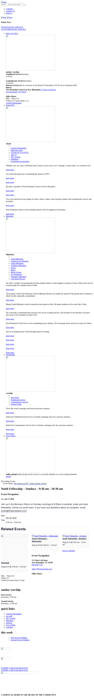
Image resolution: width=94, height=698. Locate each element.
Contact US (10, 11)
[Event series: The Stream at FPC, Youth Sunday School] (66, 544)
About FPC (10, 105)
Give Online (10, 436)
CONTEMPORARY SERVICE (13, 29)
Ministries (9, 216)
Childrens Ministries (18, 266)
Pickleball (5, 563)
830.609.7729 (37, 565)
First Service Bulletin (19, 638)
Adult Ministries (17, 259)
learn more (10, 170)
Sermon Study (16, 404)
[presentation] (14, 536)
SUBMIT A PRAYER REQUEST (14, 668)
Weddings (14, 159)
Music (13, 270)
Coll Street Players (18, 279)
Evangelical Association (20, 161)
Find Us (9, 13)
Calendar (9, 9)
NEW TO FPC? (12, 34)
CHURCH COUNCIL (20, 152)
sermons (9, 623)
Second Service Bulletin (20, 640)
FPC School (15, 157)
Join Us (14, 155)
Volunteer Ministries (18, 277)
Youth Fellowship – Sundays (74, 538)
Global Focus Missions (20, 261)
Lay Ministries (16, 274)
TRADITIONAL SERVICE (12, 27)
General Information (14, 103)
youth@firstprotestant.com (14, 510)
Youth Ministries (17, 263)
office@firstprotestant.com (42, 569)
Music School (16, 272)
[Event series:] (33, 547)
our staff (9, 616)
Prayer (13, 268)
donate (8, 476)
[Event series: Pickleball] (2, 568)
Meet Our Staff (16, 150)
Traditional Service (18, 400)
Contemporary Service (19, 402)
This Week (15, 398)
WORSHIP (10, 355)
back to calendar (68, 551)
